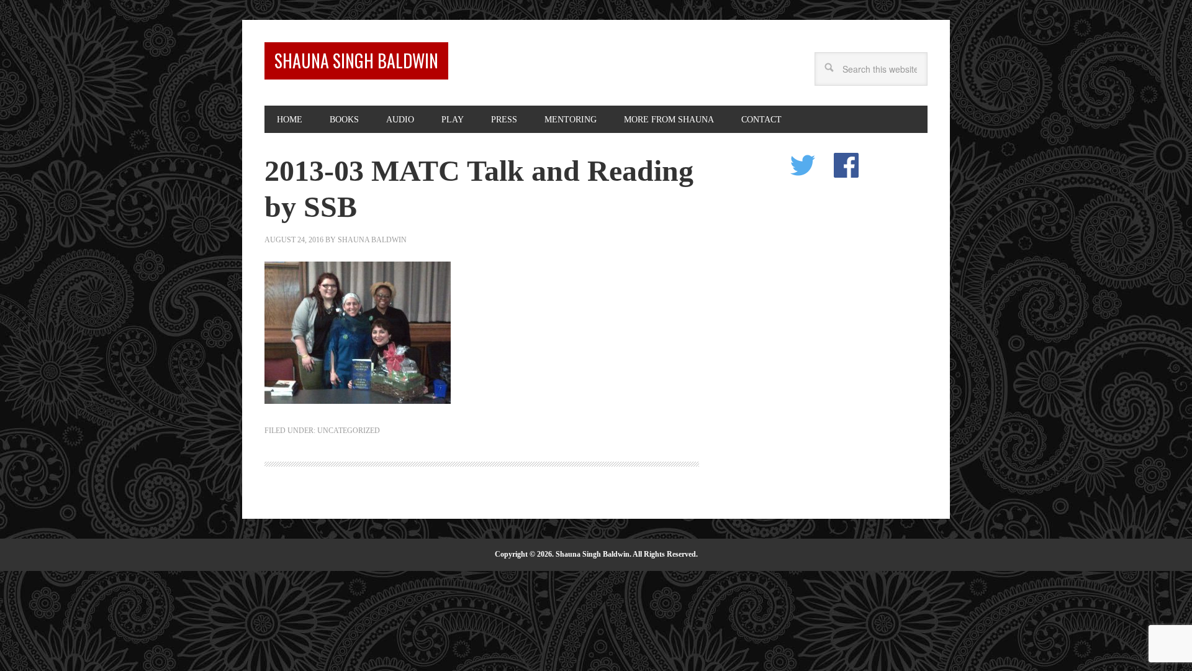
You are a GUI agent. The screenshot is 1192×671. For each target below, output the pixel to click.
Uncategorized (348, 430)
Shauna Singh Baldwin (356, 60)
